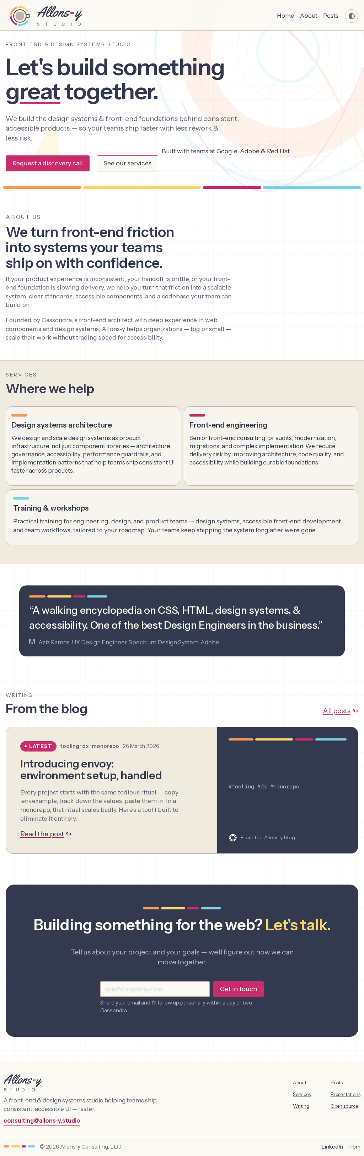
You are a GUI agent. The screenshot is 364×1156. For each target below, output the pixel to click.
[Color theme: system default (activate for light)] (351, 16)
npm (354, 1146)
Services (302, 1094)
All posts (336, 710)
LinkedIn (332, 1146)
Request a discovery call (47, 163)
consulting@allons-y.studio (42, 1120)
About (308, 15)
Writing (301, 1106)
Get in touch (238, 989)
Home (285, 15)
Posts (330, 15)
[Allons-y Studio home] (50, 16)
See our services (127, 163)
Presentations (345, 1094)
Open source (344, 1106)
